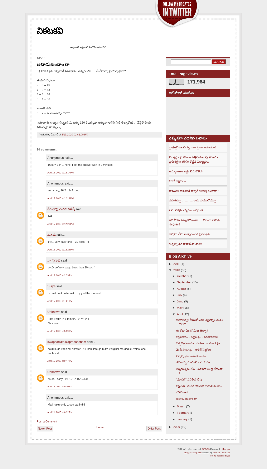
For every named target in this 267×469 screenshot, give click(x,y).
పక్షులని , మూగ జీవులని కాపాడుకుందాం (199, 386)
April (180, 314)
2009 (176, 427)
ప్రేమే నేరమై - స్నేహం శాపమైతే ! (186, 210)
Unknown (53, 312)
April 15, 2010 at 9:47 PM (59, 361)
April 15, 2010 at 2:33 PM (59, 275)
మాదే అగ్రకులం (177, 181)
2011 (176, 263)
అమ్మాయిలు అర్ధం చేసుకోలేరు (186, 171)
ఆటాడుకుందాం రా (53, 64)
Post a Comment (47, 421)
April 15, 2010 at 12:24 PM (60, 249)
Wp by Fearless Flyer (220, 455)
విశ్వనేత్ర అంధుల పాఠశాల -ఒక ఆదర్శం (198, 343)
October (182, 276)
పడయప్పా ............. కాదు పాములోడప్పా (192, 200)
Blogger (226, 448)
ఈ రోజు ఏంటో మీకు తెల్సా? (192, 330)
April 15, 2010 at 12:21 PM (60, 224)
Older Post (154, 428)
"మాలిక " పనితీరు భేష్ (189, 379)
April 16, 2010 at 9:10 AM (59, 386)
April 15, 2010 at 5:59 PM (59, 331)
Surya (51, 286)
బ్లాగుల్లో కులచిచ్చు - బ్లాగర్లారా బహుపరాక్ (192, 147)
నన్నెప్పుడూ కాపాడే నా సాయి (185, 243)
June (180, 301)
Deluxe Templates (221, 452)
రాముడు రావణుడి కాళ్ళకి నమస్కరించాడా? (194, 190)
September (184, 282)
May (180, 307)
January (182, 419)
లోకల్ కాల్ (182, 392)
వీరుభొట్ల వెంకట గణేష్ (61, 209)
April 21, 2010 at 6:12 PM (59, 412)
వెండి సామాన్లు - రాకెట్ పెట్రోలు (193, 349)
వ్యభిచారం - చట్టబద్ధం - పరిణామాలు (197, 337)
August (181, 288)
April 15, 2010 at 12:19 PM (60, 198)
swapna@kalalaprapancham (66, 342)
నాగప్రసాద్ (53, 260)
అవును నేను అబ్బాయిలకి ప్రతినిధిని (189, 234)
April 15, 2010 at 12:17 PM (60, 172)
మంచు (51, 234)
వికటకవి (50, 30)
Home (99, 427)
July (179, 295)
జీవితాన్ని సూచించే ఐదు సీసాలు (194, 362)
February (183, 412)
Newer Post (45, 428)
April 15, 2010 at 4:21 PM (59, 301)
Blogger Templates (193, 452)
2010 (176, 270)
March (181, 406)
